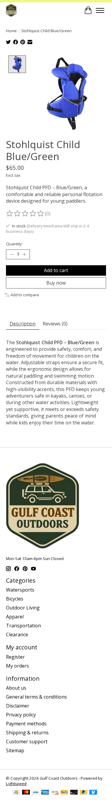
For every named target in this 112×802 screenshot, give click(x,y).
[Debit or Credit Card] (74, 793)
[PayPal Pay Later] (84, 793)
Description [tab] (23, 323)
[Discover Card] (55, 793)
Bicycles (14, 598)
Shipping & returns (27, 732)
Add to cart (56, 270)
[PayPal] (64, 793)
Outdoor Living (23, 607)
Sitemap (15, 750)
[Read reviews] (25, 213)
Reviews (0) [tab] (55, 323)
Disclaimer (17, 705)
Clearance (17, 634)
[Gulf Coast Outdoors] (11, 10)
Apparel (15, 616)
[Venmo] (93, 793)
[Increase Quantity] (24, 254)
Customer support (26, 741)
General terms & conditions (36, 697)
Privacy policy (21, 714)
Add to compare (24, 294)
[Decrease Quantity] (12, 254)
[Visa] (35, 793)
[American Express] (45, 793)
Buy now (56, 283)
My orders (17, 666)
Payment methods (26, 723)
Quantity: (14, 243)
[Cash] (16, 793)
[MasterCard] (26, 793)
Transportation (23, 625)
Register (15, 657)
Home (11, 30)
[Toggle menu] (100, 10)
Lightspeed (16, 783)
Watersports (20, 590)
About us (16, 688)
